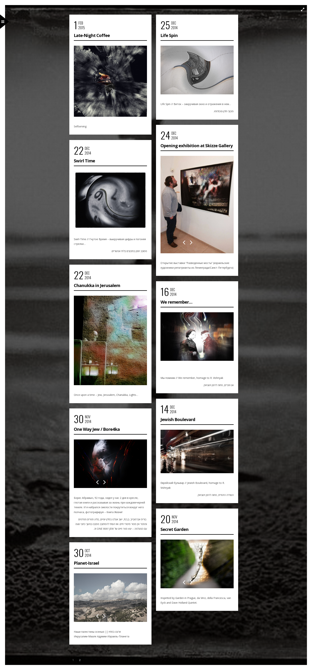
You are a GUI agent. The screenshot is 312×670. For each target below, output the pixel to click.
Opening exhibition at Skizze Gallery (197, 145)
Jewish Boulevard (178, 419)
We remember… (176, 302)
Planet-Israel (86, 563)
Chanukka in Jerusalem (97, 285)
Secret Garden (174, 529)
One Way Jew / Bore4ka (97, 429)
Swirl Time (84, 161)
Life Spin (169, 35)
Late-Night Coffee (92, 35)
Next (191, 239)
